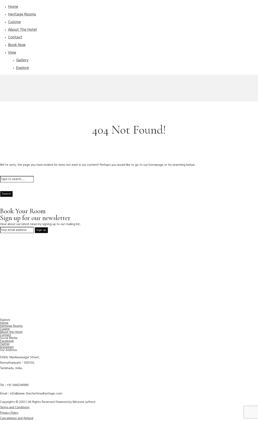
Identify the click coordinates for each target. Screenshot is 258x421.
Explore (22, 68)
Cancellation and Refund (16, 418)
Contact (15, 37)
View (12, 53)
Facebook (7, 341)
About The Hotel (22, 30)
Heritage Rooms (22, 14)
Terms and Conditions (14, 407)
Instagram (7, 347)
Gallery (22, 60)
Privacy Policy (9, 412)
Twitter (5, 344)
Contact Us (8, 376)
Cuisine (14, 22)
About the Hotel (11, 332)
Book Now (17, 45)
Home (13, 7)
